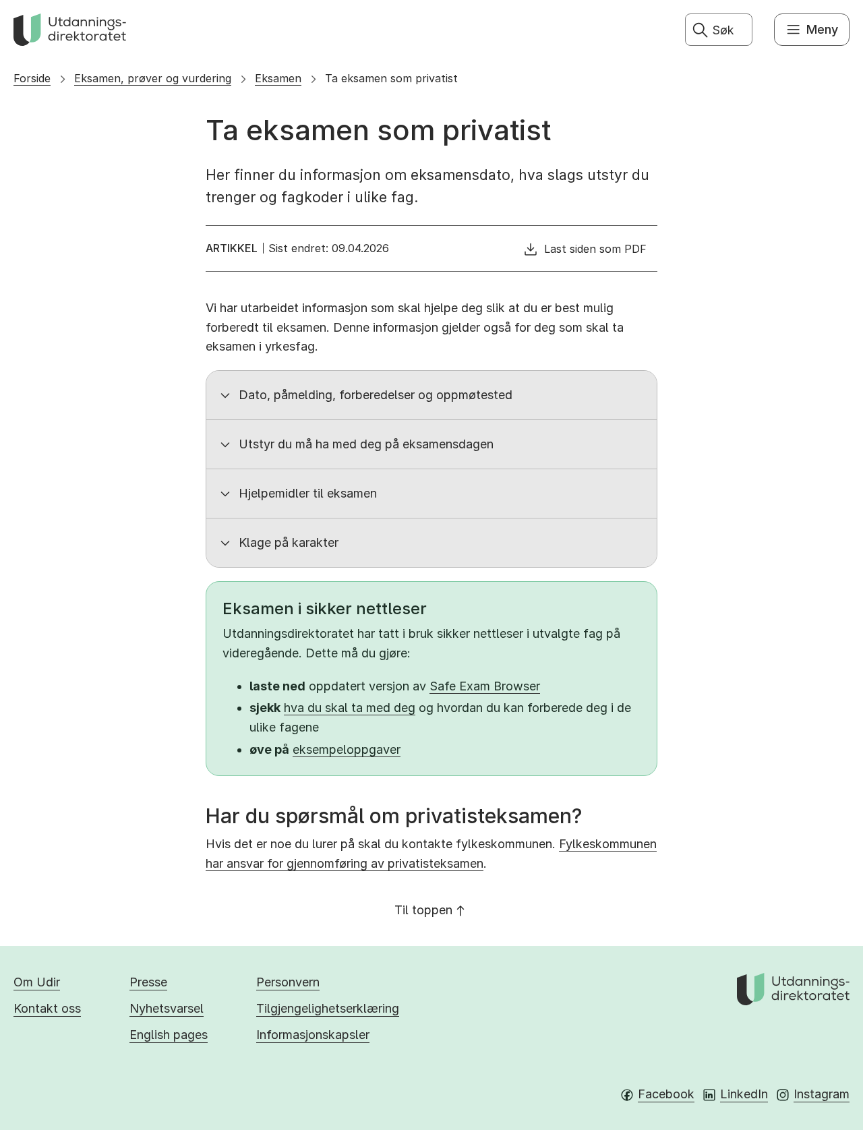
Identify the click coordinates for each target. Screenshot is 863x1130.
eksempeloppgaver (346, 749)
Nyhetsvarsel (166, 1008)
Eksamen (278, 78)
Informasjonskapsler (312, 1035)
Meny (822, 29)
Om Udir (36, 982)
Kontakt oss (47, 1008)
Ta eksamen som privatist (391, 78)
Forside (32, 78)
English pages (168, 1035)
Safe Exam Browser (484, 686)
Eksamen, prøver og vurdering (152, 78)
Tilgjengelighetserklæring (327, 1008)
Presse (148, 982)
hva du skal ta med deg (349, 708)
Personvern (288, 982)
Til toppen (423, 910)
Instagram (822, 1094)
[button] (431, 395)
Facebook (666, 1094)
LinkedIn (744, 1094)
